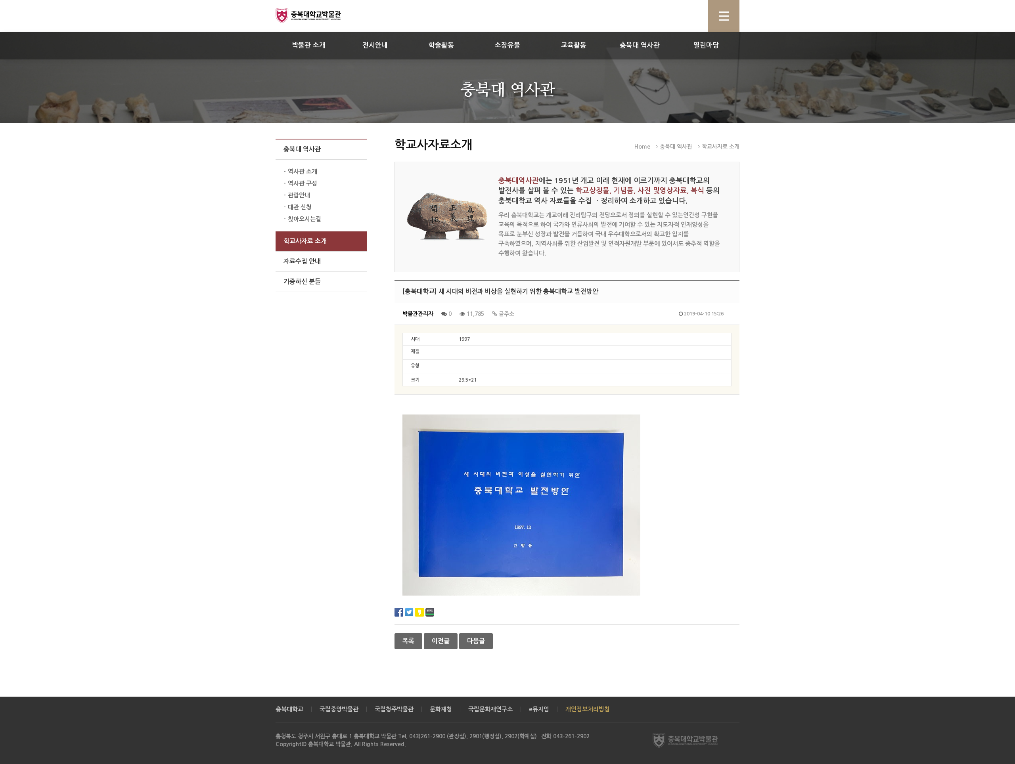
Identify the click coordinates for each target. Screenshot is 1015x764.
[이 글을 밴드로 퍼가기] (429, 612)
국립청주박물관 (394, 709)
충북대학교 (289, 709)
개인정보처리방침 (587, 709)
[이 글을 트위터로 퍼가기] (409, 612)
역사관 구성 (302, 183)
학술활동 (441, 45)
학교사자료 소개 (305, 241)
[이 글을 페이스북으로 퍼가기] (399, 612)
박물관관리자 (417, 314)
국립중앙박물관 (339, 709)
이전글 (441, 641)
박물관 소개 (309, 45)
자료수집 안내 (302, 261)
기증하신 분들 (302, 282)
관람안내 (299, 195)
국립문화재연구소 (490, 709)
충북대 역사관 (640, 45)
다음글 (476, 641)
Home (642, 146)
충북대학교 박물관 (317, 15)
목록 (408, 641)
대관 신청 (300, 207)
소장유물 (507, 45)
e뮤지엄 (539, 709)
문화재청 (441, 709)
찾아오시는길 (304, 219)
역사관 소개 (302, 171)
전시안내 (375, 45)
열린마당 (706, 45)
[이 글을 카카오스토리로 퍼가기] (419, 612)
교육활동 (573, 45)
